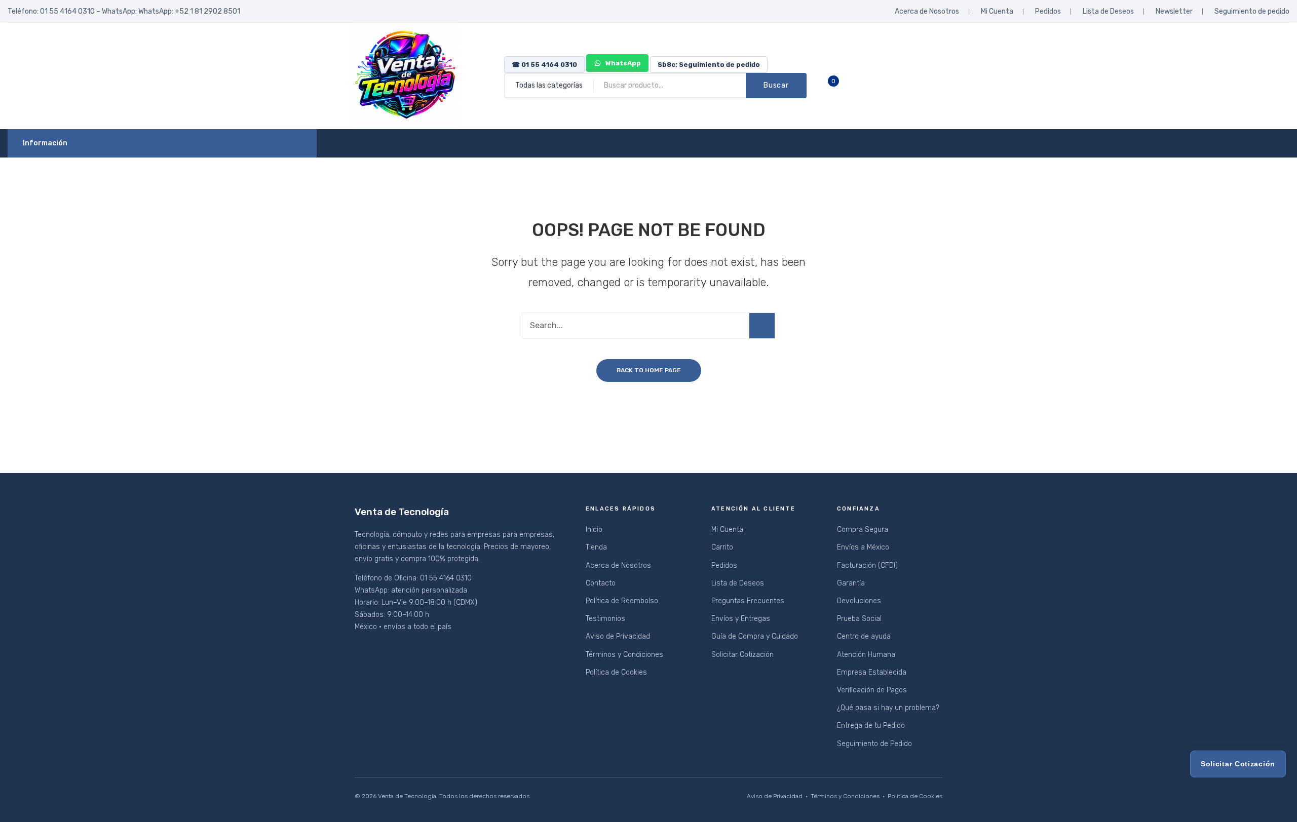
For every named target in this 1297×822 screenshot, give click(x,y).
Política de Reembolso (622, 601)
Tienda (596, 547)
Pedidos (1048, 11)
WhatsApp (622, 63)
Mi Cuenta (997, 11)
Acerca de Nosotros (927, 11)
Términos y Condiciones (624, 654)
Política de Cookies (616, 672)
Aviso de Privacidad (618, 636)
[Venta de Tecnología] (405, 75)
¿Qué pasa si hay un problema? (888, 707)
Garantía (851, 583)
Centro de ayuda (864, 636)
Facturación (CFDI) (867, 565)
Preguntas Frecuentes (747, 601)
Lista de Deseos (1108, 11)
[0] (841, 85)
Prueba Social (859, 618)
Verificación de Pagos (872, 690)
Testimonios (605, 618)
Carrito (722, 547)
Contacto (601, 583)
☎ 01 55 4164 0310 (544, 64)
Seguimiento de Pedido (874, 743)
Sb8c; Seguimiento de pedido (709, 64)
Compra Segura (862, 529)
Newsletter (1174, 11)
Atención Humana (866, 654)
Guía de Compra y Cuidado (754, 636)
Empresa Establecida (871, 672)
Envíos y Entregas (740, 618)
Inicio (594, 529)
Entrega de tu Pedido (871, 725)
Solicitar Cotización (742, 654)
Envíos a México (863, 547)
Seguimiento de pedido (1251, 11)
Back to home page (649, 370)
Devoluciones (859, 601)
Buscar (776, 85)
